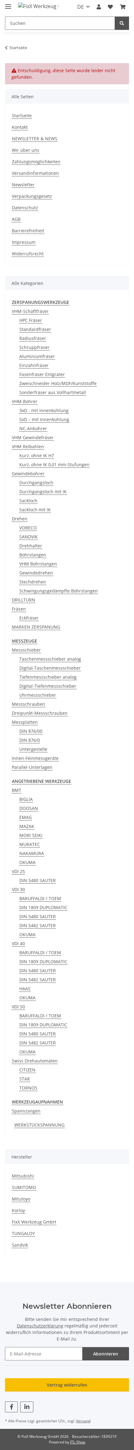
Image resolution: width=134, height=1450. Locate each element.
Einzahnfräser (34, 365)
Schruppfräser (34, 347)
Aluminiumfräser (37, 356)
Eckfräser (29, 618)
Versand (83, 1421)
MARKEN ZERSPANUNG (36, 627)
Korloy (18, 1210)
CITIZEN (27, 1070)
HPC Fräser (30, 320)
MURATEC (29, 844)
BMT (16, 790)
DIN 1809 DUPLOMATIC (43, 907)
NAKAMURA (31, 853)
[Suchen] (122, 23)
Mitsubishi (23, 1176)
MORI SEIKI (30, 835)
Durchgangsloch (36, 483)
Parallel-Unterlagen (32, 767)
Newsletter (23, 185)
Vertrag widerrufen (67, 1385)
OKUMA (27, 862)
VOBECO (28, 528)
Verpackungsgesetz (32, 196)
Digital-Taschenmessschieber (50, 668)
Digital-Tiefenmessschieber (47, 686)
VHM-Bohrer (24, 401)
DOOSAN (28, 808)
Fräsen (19, 609)
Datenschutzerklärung (40, 1326)
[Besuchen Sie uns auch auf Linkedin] (26, 1406)
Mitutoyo (21, 1199)
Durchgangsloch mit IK (43, 492)
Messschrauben (28, 704)
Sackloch (28, 501)
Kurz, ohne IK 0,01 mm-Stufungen (54, 464)
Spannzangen (26, 1111)
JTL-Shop (77, 1442)
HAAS (25, 989)
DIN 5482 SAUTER (37, 925)
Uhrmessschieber (37, 695)
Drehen (19, 519)
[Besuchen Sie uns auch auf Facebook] (11, 1406)
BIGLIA (26, 799)
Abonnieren (105, 1354)
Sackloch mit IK (35, 510)
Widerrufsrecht (28, 254)
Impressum (24, 242)
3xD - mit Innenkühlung (44, 410)
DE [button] (80, 6)
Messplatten (25, 722)
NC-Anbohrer (33, 428)
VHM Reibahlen (28, 446)
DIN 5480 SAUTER (37, 880)
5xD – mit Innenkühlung (44, 419)
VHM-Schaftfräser (30, 311)
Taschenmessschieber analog (50, 659)
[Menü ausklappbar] (8, 4)
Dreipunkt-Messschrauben (40, 713)
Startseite (22, 116)
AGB (16, 219)
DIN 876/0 (29, 740)
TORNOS (28, 1088)
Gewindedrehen (36, 573)
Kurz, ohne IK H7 (36, 455)
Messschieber (26, 650)
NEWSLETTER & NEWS (34, 139)
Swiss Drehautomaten (35, 1061)
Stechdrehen (32, 582)
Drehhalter (30, 546)
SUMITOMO (24, 1187)
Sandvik (20, 1245)
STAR (24, 1079)
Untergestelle (33, 749)
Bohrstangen (32, 555)
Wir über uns (25, 150)
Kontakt (20, 127)
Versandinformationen (35, 173)
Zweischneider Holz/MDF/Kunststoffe (58, 383)
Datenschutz (25, 208)
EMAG (25, 817)
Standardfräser (35, 329)
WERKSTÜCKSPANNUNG (39, 1125)
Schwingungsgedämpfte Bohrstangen (58, 591)
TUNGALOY (23, 1233)
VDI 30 (18, 889)
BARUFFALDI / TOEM (40, 898)
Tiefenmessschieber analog (48, 677)
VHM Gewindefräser (33, 437)
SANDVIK (28, 537)
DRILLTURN (23, 600)
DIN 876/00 (30, 731)
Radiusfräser (32, 338)
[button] (98, 7)
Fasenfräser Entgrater (42, 374)
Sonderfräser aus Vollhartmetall (52, 392)
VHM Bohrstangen (38, 564)
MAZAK (26, 826)
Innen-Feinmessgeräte (35, 758)
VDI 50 (18, 1007)
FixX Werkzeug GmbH (34, 1222)
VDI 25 (18, 871)
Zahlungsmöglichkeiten (36, 162)
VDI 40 (18, 943)
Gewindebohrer (28, 473)
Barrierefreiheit (28, 231)
